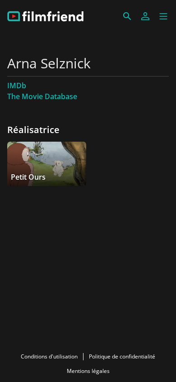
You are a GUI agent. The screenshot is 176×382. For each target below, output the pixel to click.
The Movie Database (42, 96)
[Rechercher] (127, 16)
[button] (163, 16)
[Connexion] (145, 16)
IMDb (16, 86)
